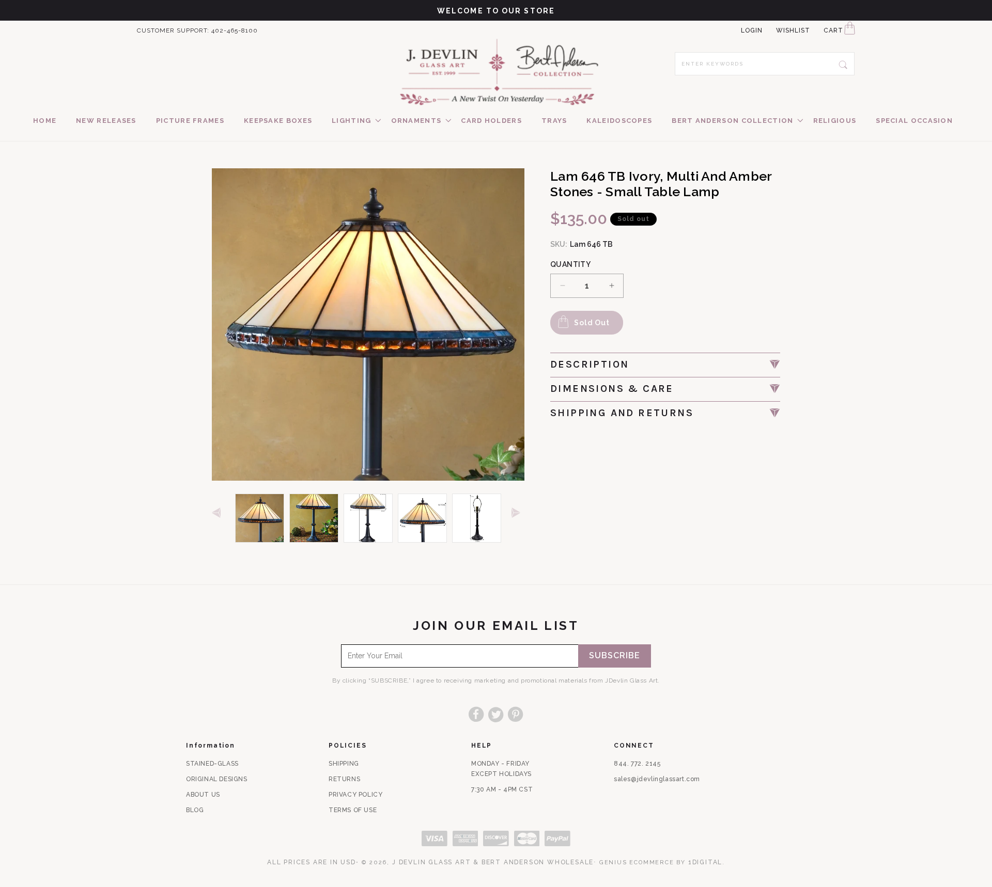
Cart (833, 30)
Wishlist (793, 30)
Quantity (570, 264)
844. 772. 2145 (637, 763)
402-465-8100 (234, 30)
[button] (351, 121)
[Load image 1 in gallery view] (259, 518)
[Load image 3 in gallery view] (368, 518)
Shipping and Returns (621, 413)
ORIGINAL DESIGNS (216, 779)
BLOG (195, 810)
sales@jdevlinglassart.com (657, 779)
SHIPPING (344, 763)
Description (589, 364)
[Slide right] (518, 513)
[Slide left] (218, 513)
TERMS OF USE (353, 810)
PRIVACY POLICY (355, 794)
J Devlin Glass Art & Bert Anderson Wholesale (493, 862)
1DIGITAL (705, 862)
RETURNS (344, 779)
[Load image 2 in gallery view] (313, 518)
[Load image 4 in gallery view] (422, 518)
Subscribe (614, 656)
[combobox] (765, 63)
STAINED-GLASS (212, 763)
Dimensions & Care (612, 388)
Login (752, 30)
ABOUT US (203, 794)
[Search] (843, 63)
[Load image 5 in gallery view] (476, 518)
